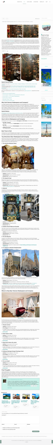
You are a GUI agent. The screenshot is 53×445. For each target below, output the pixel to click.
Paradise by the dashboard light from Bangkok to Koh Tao (6, 401)
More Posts (10, 387)
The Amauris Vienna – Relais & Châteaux (17, 83)
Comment (4, 415)
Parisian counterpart (10, 41)
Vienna (4, 94)
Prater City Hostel (22, 89)
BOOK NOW (5, 349)
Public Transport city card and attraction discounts (15, 94)
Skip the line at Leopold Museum (9, 93)
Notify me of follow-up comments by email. (11, 427)
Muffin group (21, 440)
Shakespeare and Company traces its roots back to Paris (12, 113)
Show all (37, 18)
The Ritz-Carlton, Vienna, (30, 83)
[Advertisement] (26, 10)
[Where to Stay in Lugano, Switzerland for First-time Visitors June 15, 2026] (0, 441)
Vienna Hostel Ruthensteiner (13, 89)
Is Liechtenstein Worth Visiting (24, 401)
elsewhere (29, 385)
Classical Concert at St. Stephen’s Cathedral (27, 284)
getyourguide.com (28, 90)
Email (15, 424)
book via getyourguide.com (9, 186)
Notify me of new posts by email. (9, 429)
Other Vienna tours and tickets (8, 100)
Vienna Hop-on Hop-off (7, 97)
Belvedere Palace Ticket (7, 99)
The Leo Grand (20, 318)
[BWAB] (4, 2)
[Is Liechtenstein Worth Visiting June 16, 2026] (52, 441)
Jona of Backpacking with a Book (15, 379)
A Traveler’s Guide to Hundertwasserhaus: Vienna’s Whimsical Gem (15, 402)
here (43, 51)
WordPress (39, 440)
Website (28, 424)
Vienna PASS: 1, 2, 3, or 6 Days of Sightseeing (11, 96)
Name (3, 424)
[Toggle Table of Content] (7, 51)
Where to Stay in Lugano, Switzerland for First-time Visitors (35, 402)
